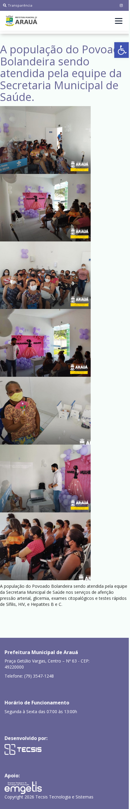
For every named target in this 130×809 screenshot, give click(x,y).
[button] (122, 50)
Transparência (20, 5)
